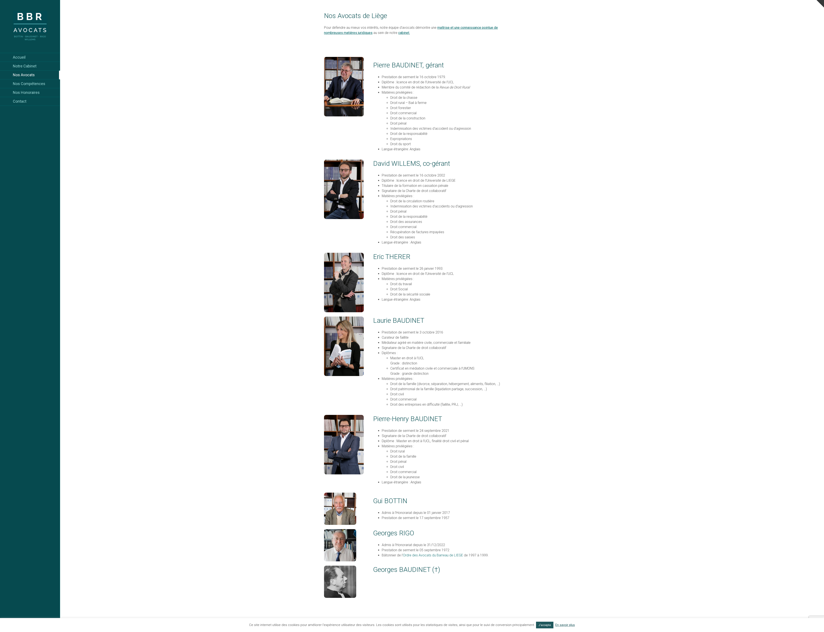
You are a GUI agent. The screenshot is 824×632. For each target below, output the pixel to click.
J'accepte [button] (545, 625)
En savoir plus (565, 625)
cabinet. (404, 33)
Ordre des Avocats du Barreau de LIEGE (433, 555)
